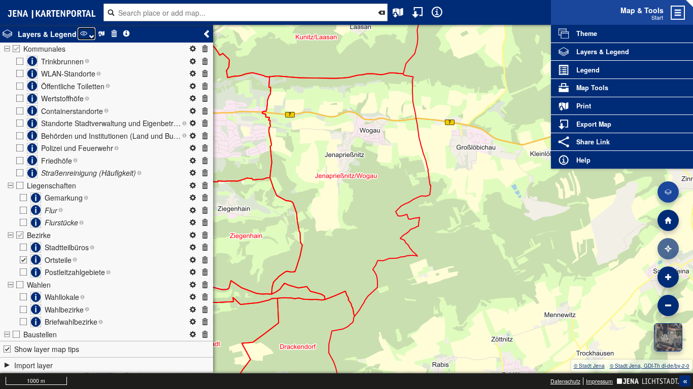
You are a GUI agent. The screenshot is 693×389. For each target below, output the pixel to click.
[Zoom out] (668, 305)
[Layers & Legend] (668, 192)
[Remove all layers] (114, 33)
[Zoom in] (668, 277)
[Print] (398, 12)
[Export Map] (418, 12)
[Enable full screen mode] (689, 12)
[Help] (437, 12)
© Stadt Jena (589, 365)
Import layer (33, 365)
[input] (245, 12)
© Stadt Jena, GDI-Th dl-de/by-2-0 (649, 365)
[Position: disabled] (668, 248)
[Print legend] (101, 33)
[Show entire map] (668, 220)
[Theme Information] (126, 33)
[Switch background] (668, 337)
